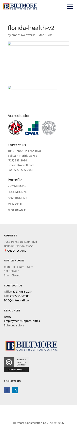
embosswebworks (23, 35)
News (7, 316)
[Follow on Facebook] (7, 390)
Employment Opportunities (22, 321)
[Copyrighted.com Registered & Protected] (16, 371)
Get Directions (16, 250)
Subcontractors (14, 325)
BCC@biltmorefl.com (17, 300)
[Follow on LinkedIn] (15, 390)
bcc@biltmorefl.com (21, 165)
